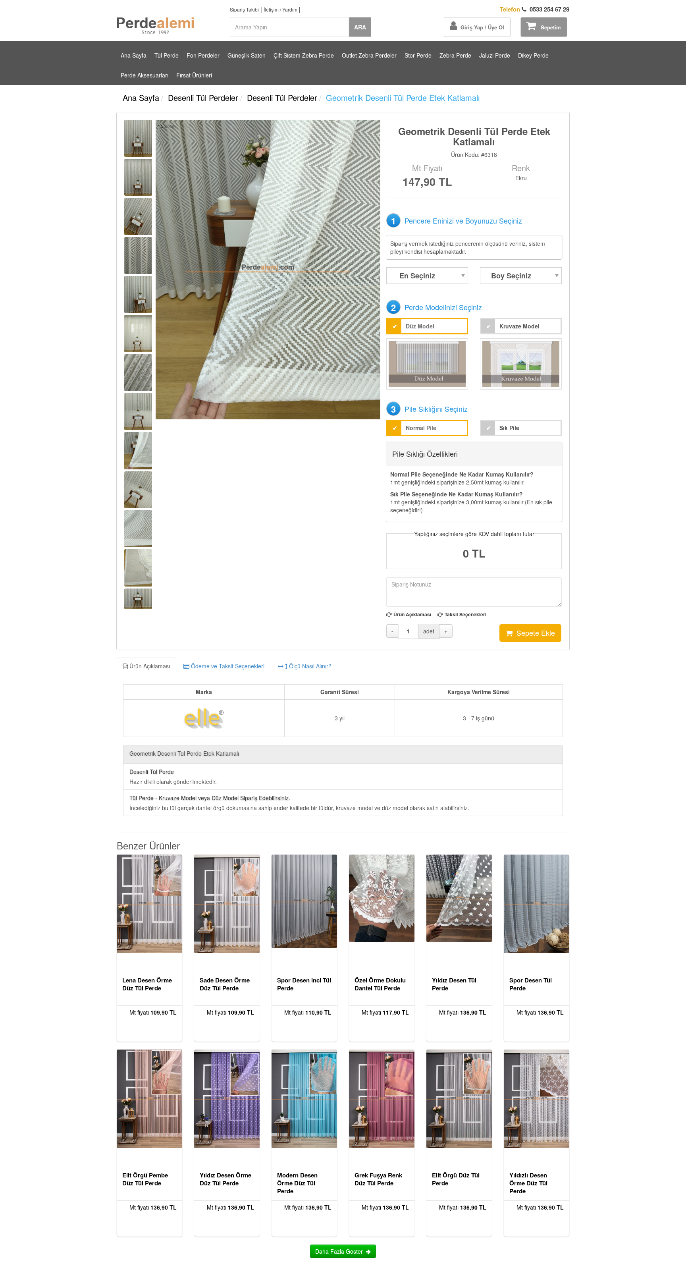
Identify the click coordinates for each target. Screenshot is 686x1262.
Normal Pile (421, 428)
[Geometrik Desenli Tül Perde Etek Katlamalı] (138, 138)
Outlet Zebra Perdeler (369, 55)
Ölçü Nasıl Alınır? (309, 666)
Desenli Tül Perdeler (203, 97)
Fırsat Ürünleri (194, 75)
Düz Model (420, 326)
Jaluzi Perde (494, 55)
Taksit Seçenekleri (465, 614)
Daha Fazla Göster (340, 1251)
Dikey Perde (533, 55)
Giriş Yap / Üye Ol (480, 27)
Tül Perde (166, 55)
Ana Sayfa (133, 55)
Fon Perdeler (203, 55)
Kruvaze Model (519, 326)
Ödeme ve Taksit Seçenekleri (226, 666)
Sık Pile (509, 428)
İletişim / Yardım (280, 9)
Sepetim (548, 27)
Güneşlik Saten (246, 55)
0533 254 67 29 (534, 9)
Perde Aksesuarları (144, 75)
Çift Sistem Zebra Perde (304, 55)
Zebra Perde (455, 55)
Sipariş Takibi (244, 9)
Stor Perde (418, 55)
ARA (360, 27)
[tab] (343, 666)
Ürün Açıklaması (412, 614)
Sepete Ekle (534, 632)
